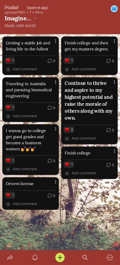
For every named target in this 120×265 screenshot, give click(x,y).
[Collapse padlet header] (35, 18)
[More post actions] (52, 43)
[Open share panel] (10, 257)
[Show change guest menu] (114, 8)
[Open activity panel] (35, 257)
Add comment (25, 69)
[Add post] (60, 257)
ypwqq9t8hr (15, 12)
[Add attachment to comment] (8, 69)
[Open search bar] (85, 257)
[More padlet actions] (110, 257)
